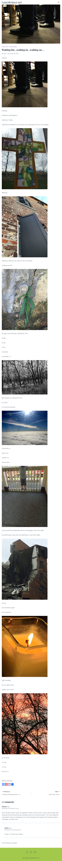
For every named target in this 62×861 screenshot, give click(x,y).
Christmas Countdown (9, 46)
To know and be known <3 (11, 793)
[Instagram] (35, 852)
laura (4, 53)
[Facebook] (27, 852)
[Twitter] (31, 852)
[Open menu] (58, 2)
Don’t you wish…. (54, 793)
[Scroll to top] (58, 858)
